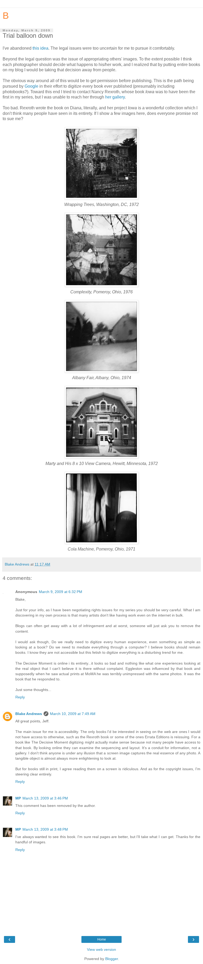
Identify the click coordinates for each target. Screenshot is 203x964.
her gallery (115, 97)
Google (31, 86)
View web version (101, 949)
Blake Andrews (28, 714)
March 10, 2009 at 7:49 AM (72, 714)
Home (101, 939)
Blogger (111, 959)
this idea (40, 48)
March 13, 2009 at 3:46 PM (45, 798)
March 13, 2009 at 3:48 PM (45, 829)
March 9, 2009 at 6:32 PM (60, 592)
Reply (20, 697)
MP (18, 798)
